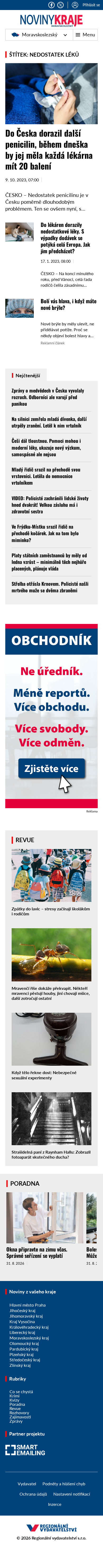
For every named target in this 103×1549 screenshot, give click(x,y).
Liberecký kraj (22, 1332)
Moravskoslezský (39, 34)
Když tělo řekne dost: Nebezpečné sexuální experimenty (44, 1075)
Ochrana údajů (33, 1493)
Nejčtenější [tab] (27, 375)
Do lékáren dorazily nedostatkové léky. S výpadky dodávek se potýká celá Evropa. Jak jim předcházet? (65, 238)
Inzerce (54, 1504)
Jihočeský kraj (22, 1310)
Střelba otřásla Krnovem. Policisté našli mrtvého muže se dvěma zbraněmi (50, 587)
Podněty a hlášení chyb (64, 1483)
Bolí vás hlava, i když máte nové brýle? (68, 304)
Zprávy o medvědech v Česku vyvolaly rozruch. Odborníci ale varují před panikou (48, 397)
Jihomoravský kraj (26, 1315)
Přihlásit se (91, 5)
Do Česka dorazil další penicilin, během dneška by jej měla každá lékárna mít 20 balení (49, 149)
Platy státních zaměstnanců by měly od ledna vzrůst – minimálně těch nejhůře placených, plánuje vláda (49, 562)
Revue (15, 1408)
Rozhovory (19, 1412)
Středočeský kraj (25, 1359)
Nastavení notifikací (71, 1493)
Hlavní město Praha (28, 1304)
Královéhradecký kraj (29, 1326)
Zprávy (16, 1420)
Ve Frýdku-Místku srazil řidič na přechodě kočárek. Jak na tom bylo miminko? (45, 533)
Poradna (17, 1404)
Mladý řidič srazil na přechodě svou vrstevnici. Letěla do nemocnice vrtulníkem (46, 476)
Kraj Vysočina (22, 1321)
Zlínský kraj (20, 1365)
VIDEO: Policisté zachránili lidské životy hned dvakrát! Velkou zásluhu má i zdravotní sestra (50, 505)
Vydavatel (27, 1483)
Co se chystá (21, 1391)
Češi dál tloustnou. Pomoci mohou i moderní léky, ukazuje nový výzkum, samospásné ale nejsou (46, 447)
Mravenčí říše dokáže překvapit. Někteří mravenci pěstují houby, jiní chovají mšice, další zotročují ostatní (51, 993)
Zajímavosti (20, 1416)
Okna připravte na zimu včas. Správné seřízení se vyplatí (36, 1252)
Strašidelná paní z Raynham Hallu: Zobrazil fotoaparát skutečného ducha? (51, 1154)
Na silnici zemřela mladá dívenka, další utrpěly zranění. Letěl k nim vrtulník (49, 422)
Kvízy (14, 1399)
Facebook (51, 5)
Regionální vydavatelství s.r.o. (59, 1537)
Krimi (15, 1395)
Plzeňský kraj (22, 1354)
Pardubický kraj (24, 1348)
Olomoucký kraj (24, 1343)
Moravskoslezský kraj (29, 1337)
